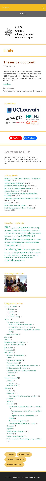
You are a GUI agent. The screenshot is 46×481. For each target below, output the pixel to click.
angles (12, 228)
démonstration (12, 239)
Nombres (10, 434)
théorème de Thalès (27, 257)
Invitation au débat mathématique (15, 186)
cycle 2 (10, 236)
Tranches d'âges (10, 306)
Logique (9, 429)
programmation (25, 252)
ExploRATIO (31, 239)
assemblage (35, 228)
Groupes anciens (12, 334)
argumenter (25, 227)
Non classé (8, 347)
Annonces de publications (15, 355)
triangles (18, 260)
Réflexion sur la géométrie (18, 421)
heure (34, 242)
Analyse (9, 391)
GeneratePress (35, 477)
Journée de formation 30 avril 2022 (20, 327)
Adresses (7, 203)
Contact (7, 340)
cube (6, 236)
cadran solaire (26, 230)
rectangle (7, 255)
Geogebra (13, 242)
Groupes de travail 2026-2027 (14, 183)
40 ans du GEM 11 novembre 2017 (20, 325)
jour (37, 242)
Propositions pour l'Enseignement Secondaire (22, 365)
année (16, 228)
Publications (10, 88)
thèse (40, 91)
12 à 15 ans (10, 312)
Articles (9, 358)
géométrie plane (22, 91)
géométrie (29, 242)
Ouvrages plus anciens (14, 360)
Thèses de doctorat (19, 62)
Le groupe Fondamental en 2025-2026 (17, 188)
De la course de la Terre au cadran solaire (23, 396)
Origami (11, 418)
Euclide (23, 239)
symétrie (32, 255)
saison (17, 255)
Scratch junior (24, 255)
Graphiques (21, 242)
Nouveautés (8, 350)
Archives (7, 319)
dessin (14, 236)
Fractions (10, 401)
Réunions (12, 383)
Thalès (37, 255)
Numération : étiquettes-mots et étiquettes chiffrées (22, 198)
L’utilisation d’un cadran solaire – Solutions (18, 208)
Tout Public (10, 375)
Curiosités (10, 399)
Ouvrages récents (13, 363)
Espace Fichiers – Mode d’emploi (15, 205)
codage (30, 233)
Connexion (10, 455)
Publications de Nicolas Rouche (17, 368)
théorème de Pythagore (12, 257)
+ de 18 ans (10, 309)
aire (7, 91)
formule (39, 239)
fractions (7, 242)
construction (37, 233)
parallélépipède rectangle (33, 249)
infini (30, 91)
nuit (22, 246)
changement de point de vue (16, 233)
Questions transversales (15, 436)
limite (35, 91)
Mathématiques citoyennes (16, 431)
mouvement (12, 245)
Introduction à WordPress (15, 459)
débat (19, 236)
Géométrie (10, 404)
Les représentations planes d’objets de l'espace (25, 406)
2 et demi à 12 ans (13, 317)
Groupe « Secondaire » (12, 191)
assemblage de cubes (12, 230)
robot (13, 255)
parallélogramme (15, 249)
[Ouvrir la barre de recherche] (42, 7)
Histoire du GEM (12, 386)
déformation (28, 235)
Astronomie (11, 393)
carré (33, 231)
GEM (19, 27)
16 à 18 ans (10, 314)
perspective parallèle (10, 253)
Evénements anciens (14, 322)
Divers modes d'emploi (14, 464)
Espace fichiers (24, 455)
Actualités (10, 380)
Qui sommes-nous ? (11, 378)
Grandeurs (10, 426)
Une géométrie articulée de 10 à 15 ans (22, 423)
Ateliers (7, 337)
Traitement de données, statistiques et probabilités (24, 439)
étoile (23, 261)
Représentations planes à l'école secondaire (26, 411)
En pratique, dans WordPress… (15, 342)
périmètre (37, 253)
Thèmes (7, 388)
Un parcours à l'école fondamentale (23, 416)
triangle (9, 260)
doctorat (12, 91)
